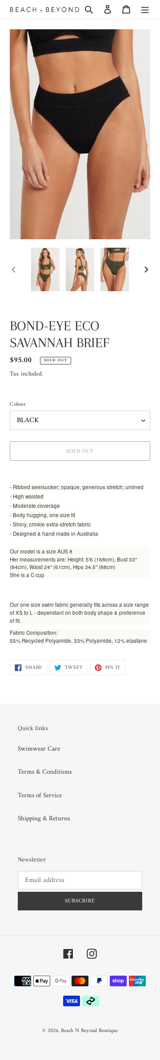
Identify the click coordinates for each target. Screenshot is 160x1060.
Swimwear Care (39, 749)
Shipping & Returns (44, 819)
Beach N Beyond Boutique (89, 1031)
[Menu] (145, 9)
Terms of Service (40, 796)
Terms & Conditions (45, 772)
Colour (18, 404)
